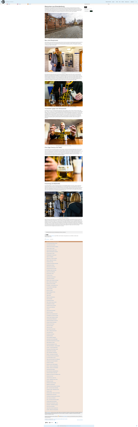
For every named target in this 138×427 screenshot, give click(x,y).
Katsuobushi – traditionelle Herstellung (52, 404)
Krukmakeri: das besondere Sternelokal (52, 263)
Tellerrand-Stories (108, 1)
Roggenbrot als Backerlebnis (51, 384)
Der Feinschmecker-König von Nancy (52, 243)
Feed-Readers (65, 416)
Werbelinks (52, 235)
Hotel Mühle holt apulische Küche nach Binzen (53, 396)
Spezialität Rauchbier (50, 335)
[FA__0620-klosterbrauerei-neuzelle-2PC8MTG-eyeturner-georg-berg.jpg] (64, 59)
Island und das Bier (49, 298)
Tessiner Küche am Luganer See (51, 377)
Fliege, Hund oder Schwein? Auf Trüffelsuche (53, 359)
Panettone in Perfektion (50, 362)
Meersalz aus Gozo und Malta (51, 283)
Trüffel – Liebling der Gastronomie (51, 330)
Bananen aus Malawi (50, 290)
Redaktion (132, 1)
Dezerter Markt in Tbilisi (50, 273)
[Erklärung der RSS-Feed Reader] (58, 416)
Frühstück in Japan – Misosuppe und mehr (53, 389)
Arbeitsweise (49, 412)
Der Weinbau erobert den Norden (51, 270)
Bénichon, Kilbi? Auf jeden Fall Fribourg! (52, 280)
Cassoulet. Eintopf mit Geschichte (51, 322)
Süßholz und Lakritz (49, 327)
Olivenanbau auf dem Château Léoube (52, 349)
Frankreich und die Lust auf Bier (51, 305)
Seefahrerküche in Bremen (50, 265)
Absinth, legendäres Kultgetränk (51, 337)
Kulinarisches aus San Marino (51, 266)
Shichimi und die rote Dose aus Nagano (52, 246)
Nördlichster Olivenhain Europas (51, 382)
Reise (117, 1)
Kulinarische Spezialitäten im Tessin (52, 344)
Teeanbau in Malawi (49, 288)
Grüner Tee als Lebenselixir (51, 406)
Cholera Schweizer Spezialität (51, 310)
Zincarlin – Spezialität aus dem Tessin (52, 379)
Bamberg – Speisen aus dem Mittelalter (52, 367)
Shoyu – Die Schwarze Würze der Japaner (53, 399)
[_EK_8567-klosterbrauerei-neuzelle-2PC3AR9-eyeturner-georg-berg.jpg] (64, 93)
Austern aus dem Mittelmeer (51, 307)
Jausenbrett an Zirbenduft (50, 278)
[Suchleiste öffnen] (136, 1)
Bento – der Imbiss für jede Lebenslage (52, 387)
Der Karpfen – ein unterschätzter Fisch (52, 285)
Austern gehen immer (50, 332)
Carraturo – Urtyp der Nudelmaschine (52, 347)
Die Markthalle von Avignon (50, 303)
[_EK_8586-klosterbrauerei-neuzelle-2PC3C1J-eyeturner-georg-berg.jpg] (64, 168)
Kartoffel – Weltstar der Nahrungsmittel (52, 409)
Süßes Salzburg (49, 293)
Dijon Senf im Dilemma (50, 325)
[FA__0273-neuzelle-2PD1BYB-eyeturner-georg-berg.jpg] (64, 25)
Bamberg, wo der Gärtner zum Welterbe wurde (53, 374)
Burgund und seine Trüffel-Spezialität (52, 364)
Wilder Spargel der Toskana (51, 342)
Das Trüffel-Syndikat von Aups (51, 357)
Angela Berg (47, 239)
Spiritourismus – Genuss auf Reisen (52, 258)
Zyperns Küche (49, 295)
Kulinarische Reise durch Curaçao (51, 268)
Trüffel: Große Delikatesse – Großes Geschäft (53, 345)
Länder (113, 1)
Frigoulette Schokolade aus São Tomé (52, 320)
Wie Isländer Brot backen (50, 300)
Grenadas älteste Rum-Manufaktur (52, 401)
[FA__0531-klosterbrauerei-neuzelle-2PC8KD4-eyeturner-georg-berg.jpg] (64, 204)
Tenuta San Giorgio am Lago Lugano (52, 372)
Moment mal (127, 1)
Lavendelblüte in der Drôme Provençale (52, 315)
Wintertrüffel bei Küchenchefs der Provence (53, 340)
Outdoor (123, 1)
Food (119, 1)
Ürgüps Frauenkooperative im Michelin (52, 251)
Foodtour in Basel (49, 391)
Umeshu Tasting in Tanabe (50, 248)
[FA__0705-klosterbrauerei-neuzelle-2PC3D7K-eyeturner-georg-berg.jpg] (64, 132)
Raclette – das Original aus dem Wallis (52, 354)
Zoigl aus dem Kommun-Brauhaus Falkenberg (53, 386)
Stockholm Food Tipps (50, 261)
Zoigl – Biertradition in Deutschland (52, 352)
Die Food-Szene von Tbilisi (50, 253)
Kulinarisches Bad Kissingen (51, 369)
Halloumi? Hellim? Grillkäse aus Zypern (52, 317)
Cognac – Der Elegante (50, 256)
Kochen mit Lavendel (50, 312)
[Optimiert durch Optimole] (136, 425)
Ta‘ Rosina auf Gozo (49, 275)
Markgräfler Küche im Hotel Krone (51, 394)
